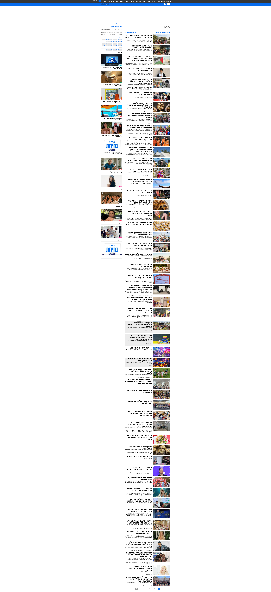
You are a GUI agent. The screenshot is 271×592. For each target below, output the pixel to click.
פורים (164, 23)
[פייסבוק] (102, 4)
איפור (121, 30)
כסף (140, 1)
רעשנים (112, 30)
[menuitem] (162, 1)
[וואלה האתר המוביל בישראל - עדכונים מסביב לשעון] (168, 1)
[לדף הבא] (136, 589)
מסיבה (121, 32)
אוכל (137, 1)
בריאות (132, 1)
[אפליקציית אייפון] (106, 4)
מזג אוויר (113, 32)
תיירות (127, 1)
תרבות (148, 1)
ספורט (158, 1)
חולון (110, 29)
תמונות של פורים (117, 24)
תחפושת (117, 32)
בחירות (153, 1)
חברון (102, 29)
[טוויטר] (104, 4)
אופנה (117, 1)
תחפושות (120, 29)
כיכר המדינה (117, 30)
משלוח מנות (106, 29)
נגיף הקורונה (105, 32)
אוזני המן (116, 29)
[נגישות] (2, 1)
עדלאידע (113, 29)
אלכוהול (103, 34)
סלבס (144, 1)
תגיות (168, 23)
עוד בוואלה (119, 52)
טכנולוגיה (122, 1)
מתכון (110, 32)
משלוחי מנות (112, 34)
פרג (102, 32)
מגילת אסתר (108, 30)
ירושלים (120, 34)
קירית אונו (103, 30)
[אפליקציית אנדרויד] (108, 4)
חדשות (163, 1)
